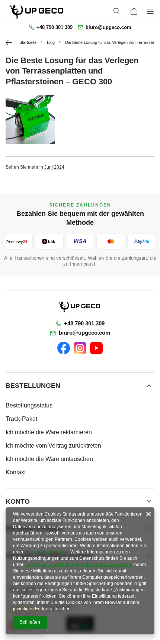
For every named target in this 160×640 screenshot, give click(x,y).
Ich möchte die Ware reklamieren (49, 432)
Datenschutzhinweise (46, 552)
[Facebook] (63, 348)
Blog (51, 42)
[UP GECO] (80, 306)
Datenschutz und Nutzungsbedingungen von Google (78, 564)
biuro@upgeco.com (108, 27)
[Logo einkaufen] (37, 11)
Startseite (27, 42)
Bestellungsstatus (29, 405)
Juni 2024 (54, 167)
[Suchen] (116, 11)
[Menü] (151, 11)
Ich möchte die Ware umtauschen (49, 459)
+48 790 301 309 (54, 27)
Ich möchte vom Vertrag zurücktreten (53, 445)
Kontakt (16, 472)
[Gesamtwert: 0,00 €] (134, 11)
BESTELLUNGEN (33, 385)
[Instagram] (80, 348)
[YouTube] (96, 348)
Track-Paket (21, 419)
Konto (18, 501)
